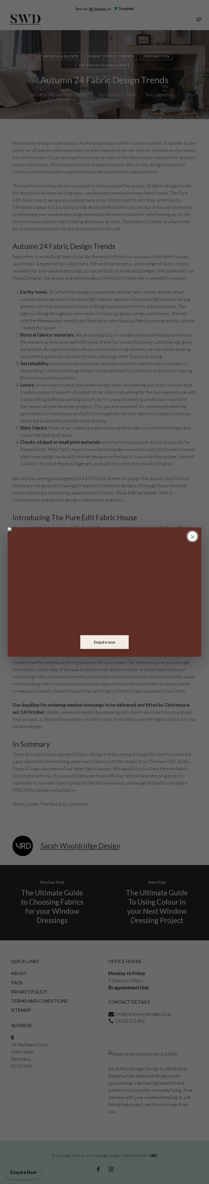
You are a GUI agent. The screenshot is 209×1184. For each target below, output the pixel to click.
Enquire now (104, 642)
